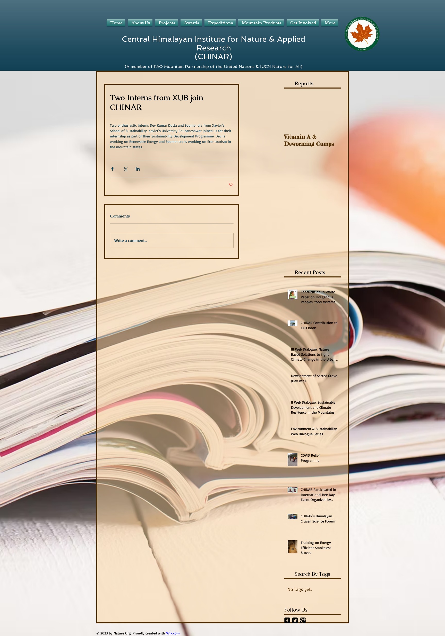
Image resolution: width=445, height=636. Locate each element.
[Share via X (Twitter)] (125, 168)
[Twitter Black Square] (295, 620)
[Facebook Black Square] (287, 620)
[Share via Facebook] (112, 168)
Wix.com (173, 633)
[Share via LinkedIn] (137, 168)
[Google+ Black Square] (303, 620)
